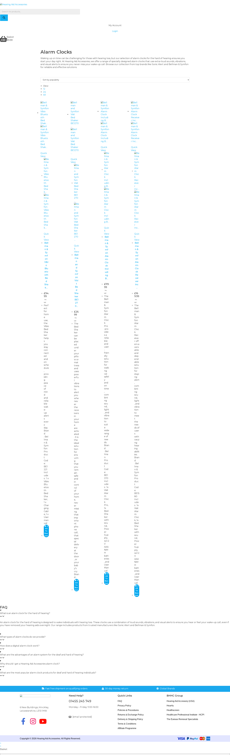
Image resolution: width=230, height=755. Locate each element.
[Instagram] (33, 721)
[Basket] (3, 39)
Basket (10, 37)
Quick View (43, 154)
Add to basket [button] (46, 531)
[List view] (43, 75)
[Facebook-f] (23, 721)
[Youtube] (43, 721)
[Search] (4, 17)
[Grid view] (41, 75)
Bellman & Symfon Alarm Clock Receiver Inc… (137, 265)
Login (115, 31)
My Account (115, 25)
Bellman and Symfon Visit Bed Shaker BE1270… (76, 280)
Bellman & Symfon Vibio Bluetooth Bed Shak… (46, 265)
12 (44, 89)
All (44, 95)
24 (44, 92)
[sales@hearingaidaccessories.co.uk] (70, 717)
